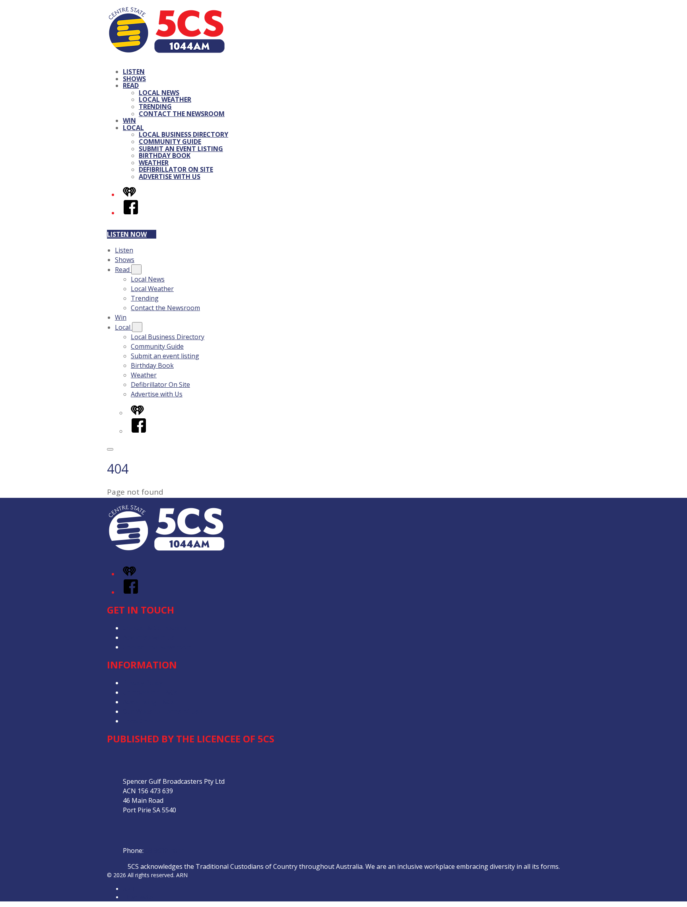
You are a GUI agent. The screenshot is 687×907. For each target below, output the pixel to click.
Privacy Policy (143, 682)
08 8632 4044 (164, 850)
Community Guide (170, 141)
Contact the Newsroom (182, 113)
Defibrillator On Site (176, 169)
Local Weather (165, 99)
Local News (159, 92)
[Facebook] (131, 212)
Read (131, 85)
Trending (155, 106)
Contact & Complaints (155, 627)
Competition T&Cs (150, 692)
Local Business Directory (183, 134)
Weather (154, 162)
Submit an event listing (181, 148)
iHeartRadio (138, 897)
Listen (134, 71)
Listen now (127, 234)
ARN (128, 889)
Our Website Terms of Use (162, 711)
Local (133, 127)
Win (129, 120)
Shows (134, 78)
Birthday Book (164, 155)
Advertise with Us (169, 176)
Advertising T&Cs (148, 701)
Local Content (143, 721)
